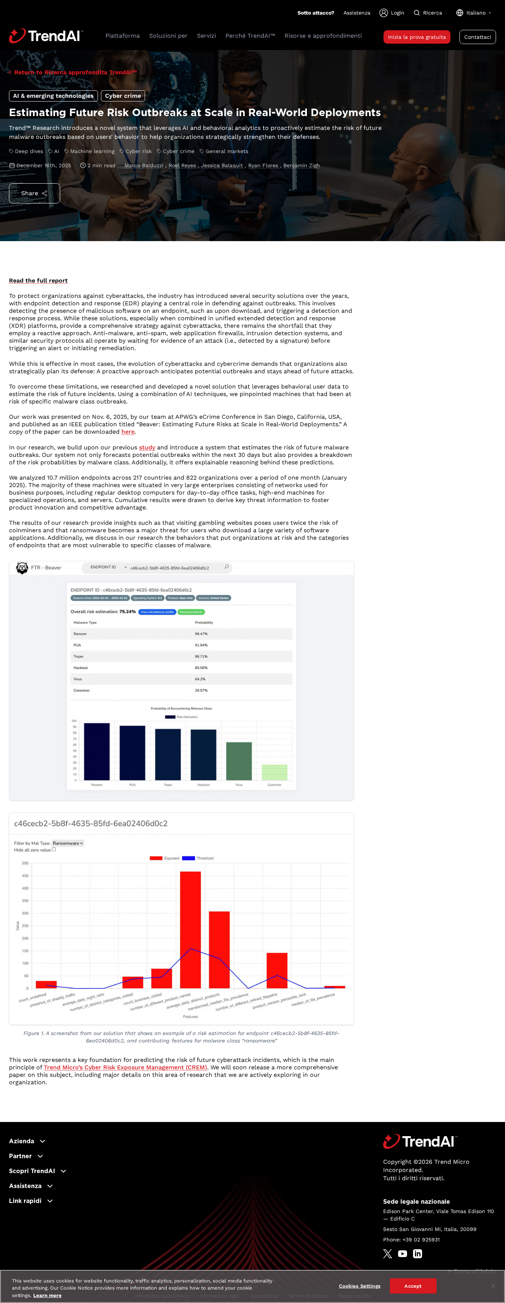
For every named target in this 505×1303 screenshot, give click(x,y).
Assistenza (357, 13)
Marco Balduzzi (144, 165)
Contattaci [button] (477, 37)
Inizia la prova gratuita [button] (417, 37)
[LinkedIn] (417, 1253)
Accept (413, 1285)
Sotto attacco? (316, 13)
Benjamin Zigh (301, 165)
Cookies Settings (360, 1285)
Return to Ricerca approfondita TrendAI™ (75, 72)
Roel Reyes (183, 165)
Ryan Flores (264, 165)
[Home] (420, 1141)
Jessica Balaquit (223, 165)
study (147, 447)
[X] (387, 1253)
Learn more (47, 1295)
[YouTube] (402, 1253)
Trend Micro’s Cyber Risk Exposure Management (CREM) (125, 1067)
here (128, 431)
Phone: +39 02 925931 (411, 1240)
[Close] (493, 1286)
